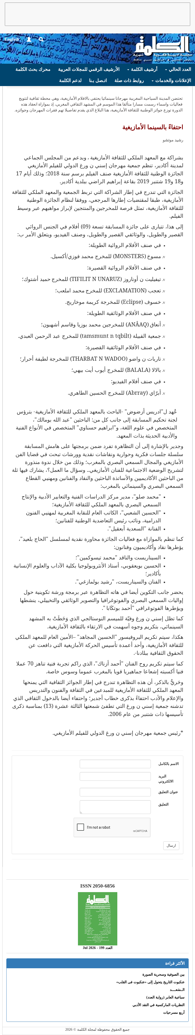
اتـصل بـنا (98, 80)
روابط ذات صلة (129, 80)
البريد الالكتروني (165, 778)
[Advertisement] (97, 14)
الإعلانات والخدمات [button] (172, 80)
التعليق (163, 804)
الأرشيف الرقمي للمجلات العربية (89, 69)
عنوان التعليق (168, 792)
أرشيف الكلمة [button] (143, 69)
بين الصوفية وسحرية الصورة (163, 974)
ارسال (171, 845)
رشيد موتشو (173, 140)
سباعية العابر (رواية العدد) (165, 997)
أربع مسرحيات (174, 1012)
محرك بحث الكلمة (33, 69)
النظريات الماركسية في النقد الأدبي (159, 1005)
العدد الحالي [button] (179, 69)
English (11, 39)
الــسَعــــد (177, 990)
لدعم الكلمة (70, 80)
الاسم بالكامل (168, 764)
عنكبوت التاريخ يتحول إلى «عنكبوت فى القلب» (150, 982)
